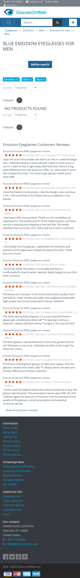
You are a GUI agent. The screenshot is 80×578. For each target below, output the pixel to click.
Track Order (10, 428)
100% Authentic (13, 500)
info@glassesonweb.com (22, 544)
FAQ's (6, 514)
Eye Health (10, 484)
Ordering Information (17, 471)
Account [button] (12, 5)
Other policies (12, 454)
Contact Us (10, 437)
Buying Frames (12, 475)
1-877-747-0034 (16, 539)
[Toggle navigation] (8, 22)
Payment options (14, 505)
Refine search (40, 64)
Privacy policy (11, 445)
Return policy (11, 441)
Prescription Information (19, 466)
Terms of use (11, 450)
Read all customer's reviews (22, 410)
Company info (12, 510)
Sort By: (7, 87)
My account (10, 432)
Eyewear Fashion (14, 480)
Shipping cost (12, 496)
